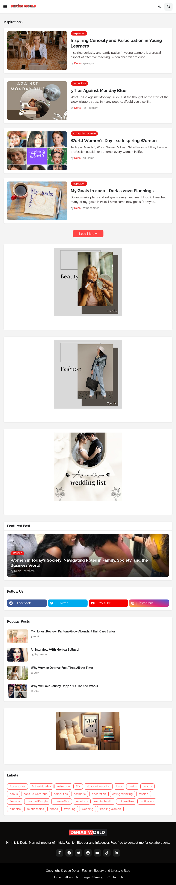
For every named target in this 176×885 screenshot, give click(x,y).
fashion (143, 794)
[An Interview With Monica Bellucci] (17, 655)
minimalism (126, 801)
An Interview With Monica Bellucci (55, 649)
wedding (87, 809)
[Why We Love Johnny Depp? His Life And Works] (17, 691)
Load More (86, 233)
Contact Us (115, 877)
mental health (103, 801)
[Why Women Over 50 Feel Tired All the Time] (17, 673)
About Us (71, 877)
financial (15, 801)
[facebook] (69, 853)
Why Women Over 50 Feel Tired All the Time (62, 667)
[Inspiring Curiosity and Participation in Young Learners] (37, 50)
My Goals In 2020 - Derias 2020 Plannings (112, 190)
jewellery (82, 801)
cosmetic (80, 794)
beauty (147, 786)
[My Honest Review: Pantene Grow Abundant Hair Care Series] (17, 636)
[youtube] (97, 853)
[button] (5, 6)
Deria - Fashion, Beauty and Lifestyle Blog (101, 870)
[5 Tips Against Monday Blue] (37, 100)
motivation (147, 801)
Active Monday (41, 786)
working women (110, 809)
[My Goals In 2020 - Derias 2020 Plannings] (37, 200)
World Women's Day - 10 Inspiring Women (114, 140)
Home (57, 877)
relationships (35, 809)
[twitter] (78, 853)
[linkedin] (116, 853)
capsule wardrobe (36, 794)
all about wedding (98, 786)
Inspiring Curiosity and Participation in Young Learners (116, 43)
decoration (99, 794)
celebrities (61, 794)
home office (61, 801)
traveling (70, 809)
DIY (78, 786)
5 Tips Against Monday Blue (98, 90)
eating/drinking (122, 794)
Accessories (17, 786)
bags (119, 786)
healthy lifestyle (37, 801)
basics (133, 786)
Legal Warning (93, 877)
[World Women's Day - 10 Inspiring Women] (37, 150)
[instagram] (59, 853)
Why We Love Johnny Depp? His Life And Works (64, 686)
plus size (15, 809)
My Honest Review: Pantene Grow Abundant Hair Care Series (73, 631)
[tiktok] (107, 853)
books (14, 794)
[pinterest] (88, 853)
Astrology (63, 786)
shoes (54, 809)
